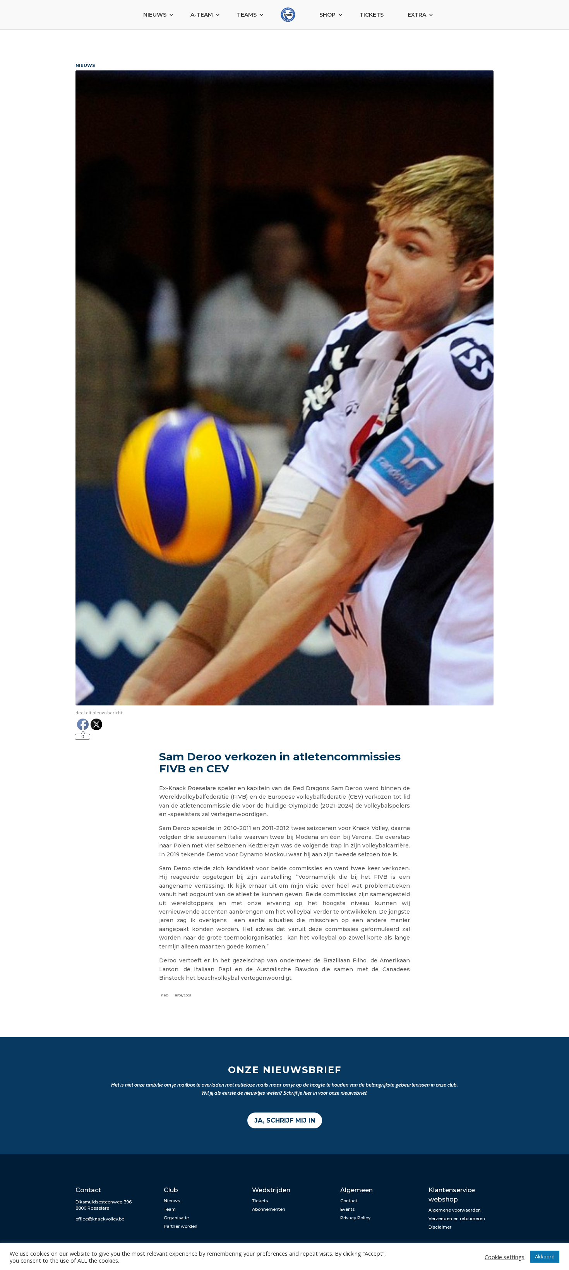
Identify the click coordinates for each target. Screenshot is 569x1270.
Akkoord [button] (545, 1256)
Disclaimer (439, 1227)
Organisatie (176, 1217)
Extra (417, 14)
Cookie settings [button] (504, 1256)
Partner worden (180, 1226)
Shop (327, 14)
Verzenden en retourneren (456, 1218)
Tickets (372, 14)
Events (347, 1209)
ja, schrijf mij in (284, 1120)
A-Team (201, 14)
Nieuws (154, 14)
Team (170, 1209)
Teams (247, 14)
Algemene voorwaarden (454, 1210)
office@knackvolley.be (99, 1219)
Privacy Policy (355, 1217)
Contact (348, 1200)
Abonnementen (268, 1209)
